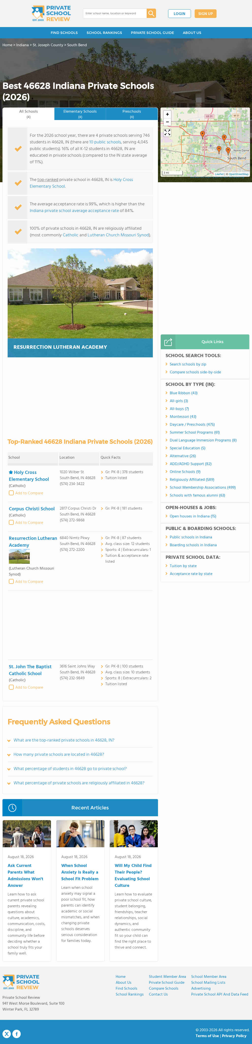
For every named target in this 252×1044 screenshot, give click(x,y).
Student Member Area (167, 977)
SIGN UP (205, 14)
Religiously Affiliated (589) (192, 480)
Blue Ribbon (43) (184, 393)
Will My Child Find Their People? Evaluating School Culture (133, 875)
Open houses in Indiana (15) (193, 516)
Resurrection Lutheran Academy (60, 347)
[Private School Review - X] (6, 1034)
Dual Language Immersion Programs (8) (203, 440)
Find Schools (126, 989)
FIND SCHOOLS (64, 32)
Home (121, 977)
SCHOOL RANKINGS (104, 32)
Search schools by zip (188, 364)
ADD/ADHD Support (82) (191, 464)
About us (123, 983)
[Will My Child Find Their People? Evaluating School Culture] (134, 834)
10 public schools (105, 142)
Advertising (201, 989)
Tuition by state (183, 566)
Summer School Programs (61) (195, 433)
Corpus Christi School (32, 509)
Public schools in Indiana (191, 537)
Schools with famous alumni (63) (197, 496)
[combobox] (111, 13)
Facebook (16, 1034)
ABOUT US (192, 32)
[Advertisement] (80, 625)
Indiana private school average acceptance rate (74, 210)
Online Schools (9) (185, 472)
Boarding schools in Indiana (193, 545)
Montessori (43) (183, 417)
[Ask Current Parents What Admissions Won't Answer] (27, 834)
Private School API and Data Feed (219, 995)
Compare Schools (163, 989)
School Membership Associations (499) (203, 488)
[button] (202, 135)
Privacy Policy (234, 1036)
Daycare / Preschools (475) (192, 425)
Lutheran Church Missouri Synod (118, 235)
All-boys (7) (179, 409)
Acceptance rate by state (191, 574)
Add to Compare (29, 493)
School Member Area (208, 977)
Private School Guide (166, 983)
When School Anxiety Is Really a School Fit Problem (79, 872)
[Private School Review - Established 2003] (51, 13)
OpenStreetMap (239, 174)
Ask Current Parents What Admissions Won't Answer (25, 875)
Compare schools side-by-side (195, 372)
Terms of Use (207, 1036)
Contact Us (158, 995)
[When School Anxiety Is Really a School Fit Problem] (80, 834)
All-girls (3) (179, 401)
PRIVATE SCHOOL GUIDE (152, 32)
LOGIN (179, 14)
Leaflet (219, 174)
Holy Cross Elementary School (29, 476)
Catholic (71, 235)
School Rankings (130, 995)
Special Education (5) (187, 448)
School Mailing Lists (208, 983)
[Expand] (167, 132)
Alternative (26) (183, 456)
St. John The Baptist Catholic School (30, 670)
